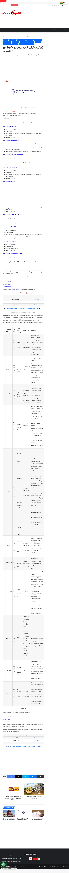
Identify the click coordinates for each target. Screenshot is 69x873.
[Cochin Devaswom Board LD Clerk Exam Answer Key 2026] (38, 813)
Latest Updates (33, 30)
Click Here (36, 299)
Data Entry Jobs (30, 39)
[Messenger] (33, 776)
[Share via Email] (40, 776)
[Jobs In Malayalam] (11, 12)
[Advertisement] (46, 17)
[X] (18, 776)
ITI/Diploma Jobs (15, 42)
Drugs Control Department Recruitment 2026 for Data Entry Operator (46, 0)
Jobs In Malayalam (21, 866)
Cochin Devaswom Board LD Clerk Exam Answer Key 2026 (19, 0)
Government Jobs (7, 42)
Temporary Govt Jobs (29, 44)
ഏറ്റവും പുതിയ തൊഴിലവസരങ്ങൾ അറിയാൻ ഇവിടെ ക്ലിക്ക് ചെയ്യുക (21, 308)
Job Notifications (16, 30)
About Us (40, 30)
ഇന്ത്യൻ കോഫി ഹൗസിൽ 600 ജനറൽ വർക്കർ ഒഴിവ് (9, 818)
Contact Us (45, 30)
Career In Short (12, 39)
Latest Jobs (8, 30)
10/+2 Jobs (9, 37)
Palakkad (21, 44)
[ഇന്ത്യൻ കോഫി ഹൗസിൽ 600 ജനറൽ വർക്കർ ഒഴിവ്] (9, 813)
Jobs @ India (31, 42)
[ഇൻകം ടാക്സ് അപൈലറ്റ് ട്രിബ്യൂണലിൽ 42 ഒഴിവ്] (23, 813)
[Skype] (25, 776)
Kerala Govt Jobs (7, 44)
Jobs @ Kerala (38, 42)
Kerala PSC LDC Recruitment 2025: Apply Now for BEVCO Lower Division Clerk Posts (35, 5)
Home (4, 30)
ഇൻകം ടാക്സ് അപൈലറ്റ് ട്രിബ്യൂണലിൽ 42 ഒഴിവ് (22, 818)
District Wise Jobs (25, 30)
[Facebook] (11, 776)
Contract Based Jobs (21, 39)
